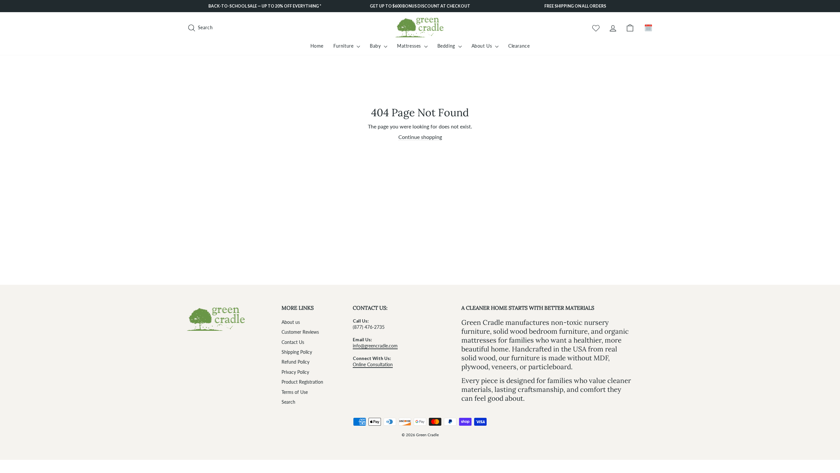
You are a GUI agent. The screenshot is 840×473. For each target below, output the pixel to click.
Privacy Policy (295, 372)
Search (288, 402)
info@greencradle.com (375, 346)
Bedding (447, 46)
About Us (483, 46)
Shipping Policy (297, 352)
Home (317, 46)
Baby (376, 46)
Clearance (519, 46)
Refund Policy (295, 362)
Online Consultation (373, 364)
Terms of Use (295, 392)
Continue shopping (420, 137)
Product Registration (302, 382)
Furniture (344, 46)
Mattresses (410, 46)
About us (291, 322)
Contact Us (293, 342)
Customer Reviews (300, 332)
